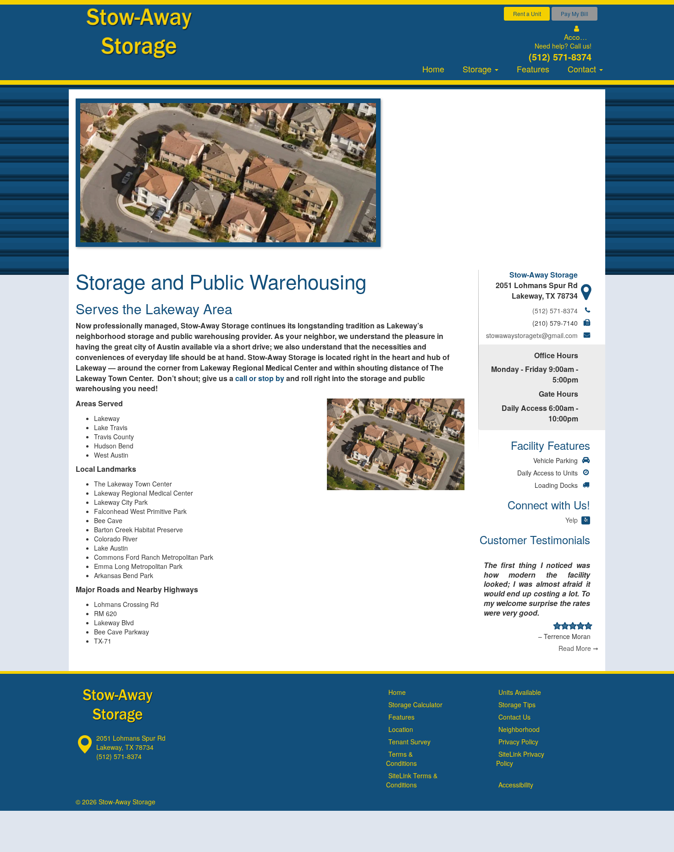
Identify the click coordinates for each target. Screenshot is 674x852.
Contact (583, 69)
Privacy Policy (518, 741)
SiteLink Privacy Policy (520, 758)
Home (433, 69)
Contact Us (514, 716)
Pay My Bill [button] (574, 13)
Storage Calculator (415, 704)
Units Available (519, 692)
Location (400, 729)
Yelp (571, 519)
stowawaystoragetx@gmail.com (532, 335)
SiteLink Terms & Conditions (411, 780)
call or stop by (259, 378)
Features (533, 69)
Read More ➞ (578, 648)
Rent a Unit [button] (527, 13)
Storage (478, 69)
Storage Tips (517, 704)
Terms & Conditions (401, 758)
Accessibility (515, 784)
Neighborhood (519, 729)
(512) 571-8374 (560, 56)
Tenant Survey (409, 741)
